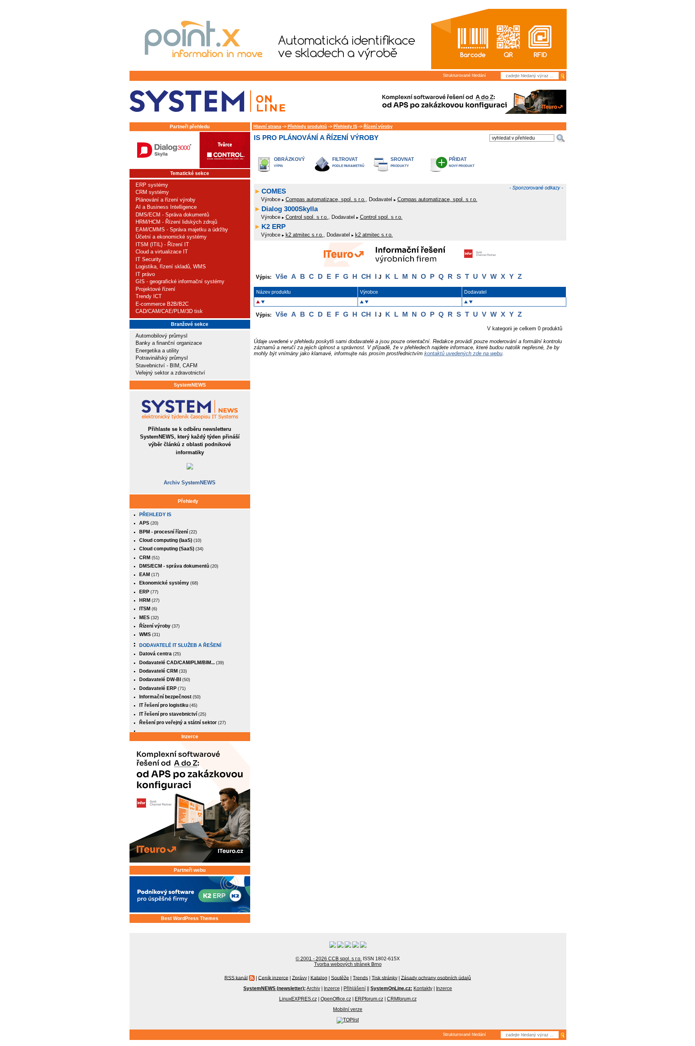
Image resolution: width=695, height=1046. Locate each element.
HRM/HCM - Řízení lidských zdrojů (176, 222)
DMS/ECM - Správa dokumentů (172, 215)
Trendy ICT (149, 296)
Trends (360, 977)
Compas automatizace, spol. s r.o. (326, 199)
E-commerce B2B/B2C (162, 304)
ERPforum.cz (369, 999)
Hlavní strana (267, 126)
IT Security (148, 259)
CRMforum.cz (402, 999)
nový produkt (462, 166)
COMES (273, 191)
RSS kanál (236, 977)
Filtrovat (345, 159)
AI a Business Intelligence (166, 207)
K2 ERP (273, 227)
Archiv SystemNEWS (190, 483)
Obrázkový (289, 159)
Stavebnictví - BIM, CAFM (166, 365)
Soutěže (340, 977)
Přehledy (188, 501)
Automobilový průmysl (161, 336)
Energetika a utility (157, 351)
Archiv (313, 988)
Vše (281, 276)
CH (366, 276)
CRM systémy (152, 192)
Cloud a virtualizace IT (162, 252)
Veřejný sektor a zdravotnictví (170, 373)
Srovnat (402, 159)
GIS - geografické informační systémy (180, 281)
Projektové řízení (155, 289)
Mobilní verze (347, 1009)
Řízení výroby (378, 126)
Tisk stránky (384, 977)
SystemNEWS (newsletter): (274, 988)
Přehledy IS (155, 514)
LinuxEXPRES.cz (298, 999)
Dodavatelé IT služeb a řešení (180, 645)
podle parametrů (348, 166)
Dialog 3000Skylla (289, 209)
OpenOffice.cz (336, 999)
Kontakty (422, 988)
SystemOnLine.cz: (391, 988)
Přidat (458, 159)
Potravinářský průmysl (162, 358)
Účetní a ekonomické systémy (171, 237)
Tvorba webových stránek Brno (348, 964)
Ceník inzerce (273, 977)
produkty (400, 166)
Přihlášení (354, 988)
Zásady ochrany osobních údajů (436, 977)
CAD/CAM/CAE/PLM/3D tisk (169, 311)
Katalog (318, 977)
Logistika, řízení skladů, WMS (171, 267)
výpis (278, 166)
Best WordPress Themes (189, 918)
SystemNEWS (190, 385)
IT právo (145, 274)
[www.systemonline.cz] (207, 101)
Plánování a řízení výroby (165, 200)
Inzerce (189, 736)
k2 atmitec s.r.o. (304, 235)
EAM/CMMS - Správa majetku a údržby (182, 229)
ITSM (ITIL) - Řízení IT (162, 244)
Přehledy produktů (307, 126)
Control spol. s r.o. (307, 217)
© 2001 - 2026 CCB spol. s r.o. (329, 959)
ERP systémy (152, 185)
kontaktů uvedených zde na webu (463, 353)
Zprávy (299, 977)
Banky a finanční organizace (169, 343)
